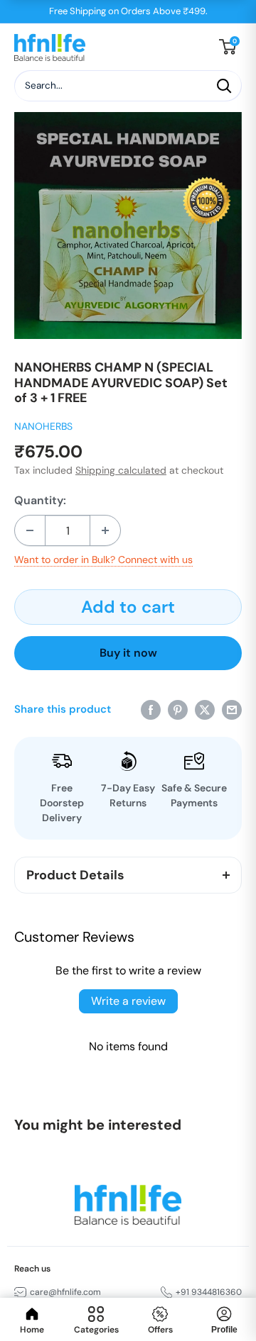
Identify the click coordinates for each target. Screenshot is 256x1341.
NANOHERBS (43, 426)
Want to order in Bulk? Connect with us (103, 559)
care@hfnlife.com (65, 1292)
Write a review (128, 1001)
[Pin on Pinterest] (178, 709)
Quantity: (40, 500)
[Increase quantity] (105, 530)
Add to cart (128, 607)
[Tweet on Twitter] (205, 709)
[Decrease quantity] (30, 530)
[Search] (224, 85)
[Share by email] (232, 709)
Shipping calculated (120, 470)
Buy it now (128, 652)
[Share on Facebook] (151, 709)
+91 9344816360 (209, 1292)
